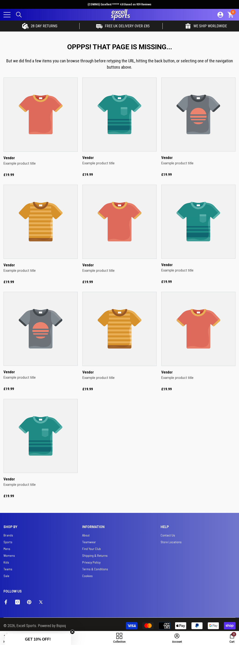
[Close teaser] (72, 632)
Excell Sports (26, 626)
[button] (18, 14)
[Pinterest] (29, 602)
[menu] (7, 14)
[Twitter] (41, 602)
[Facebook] (6, 602)
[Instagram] (17, 602)
